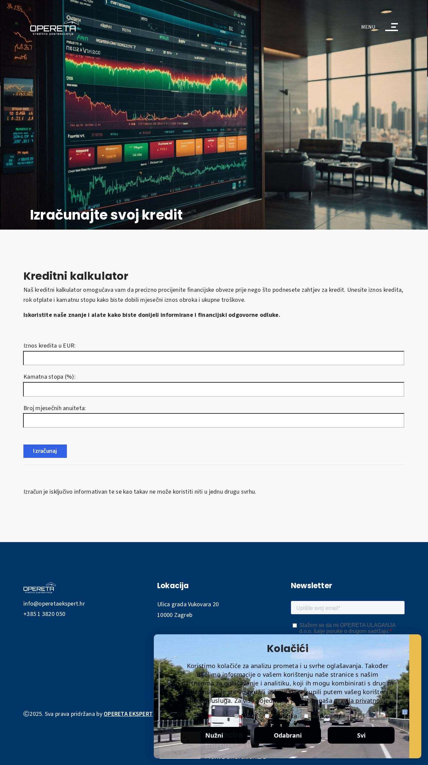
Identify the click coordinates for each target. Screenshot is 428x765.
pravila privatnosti (360, 700)
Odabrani (288, 735)
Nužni (249, 716)
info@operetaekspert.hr (54, 604)
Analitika (284, 716)
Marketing (325, 716)
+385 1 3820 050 (44, 614)
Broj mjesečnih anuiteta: (56, 408)
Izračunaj (45, 451)
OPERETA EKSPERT (128, 714)
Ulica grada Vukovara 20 (188, 604)
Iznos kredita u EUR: (51, 346)
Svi (361, 735)
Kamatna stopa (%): (50, 377)
